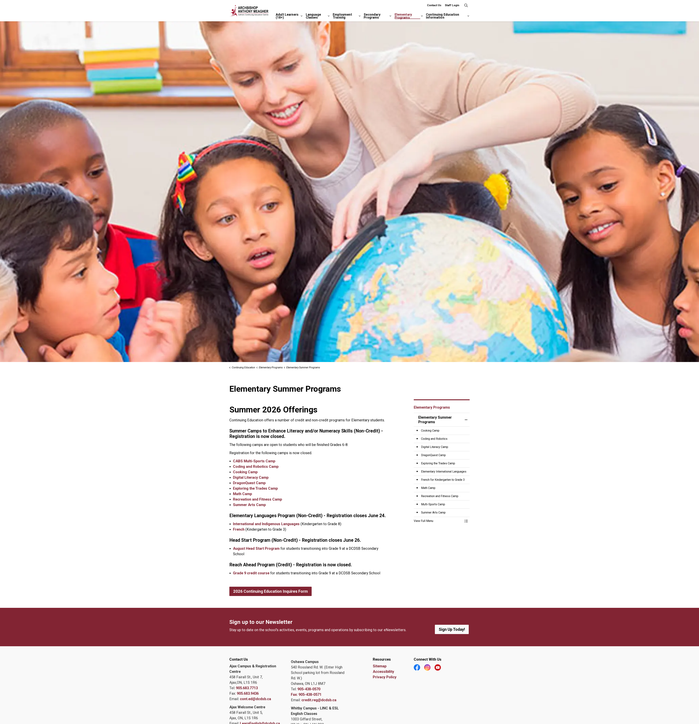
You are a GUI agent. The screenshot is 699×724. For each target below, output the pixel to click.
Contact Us (434, 5)
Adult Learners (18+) (287, 16)
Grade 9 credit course (251, 573)
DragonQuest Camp (249, 483)
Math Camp (242, 494)
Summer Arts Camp (250, 505)
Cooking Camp (245, 472)
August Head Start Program (256, 548)
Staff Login (452, 5)
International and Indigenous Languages (266, 524)
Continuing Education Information (442, 16)
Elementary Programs (403, 16)
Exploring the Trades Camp (256, 488)
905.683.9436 (248, 693)
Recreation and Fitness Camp (257, 499)
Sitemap (379, 666)
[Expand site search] (466, 5)
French (238, 529)
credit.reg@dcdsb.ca (318, 700)
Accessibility (383, 671)
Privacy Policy (384, 677)
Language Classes (313, 16)
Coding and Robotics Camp (256, 466)
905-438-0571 (310, 694)
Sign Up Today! (452, 629)
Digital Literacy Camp (250, 477)
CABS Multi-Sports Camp (254, 461)
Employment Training (342, 16)
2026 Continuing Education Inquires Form (270, 591)
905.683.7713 (247, 688)
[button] (438, 521)
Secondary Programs (372, 16)
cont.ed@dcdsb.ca (255, 699)
